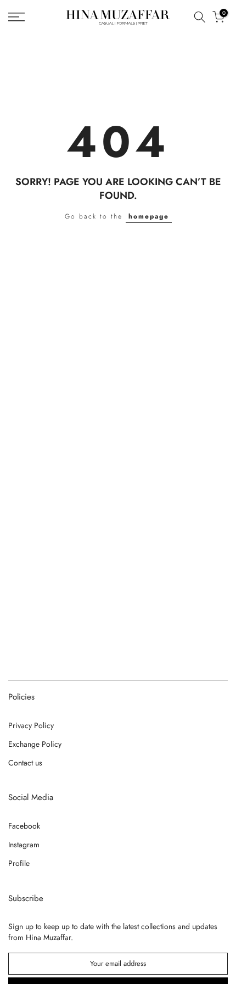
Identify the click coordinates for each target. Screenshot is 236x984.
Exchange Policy (34, 744)
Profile (19, 863)
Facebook (24, 825)
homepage (148, 216)
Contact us (25, 762)
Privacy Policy (31, 725)
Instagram (24, 844)
